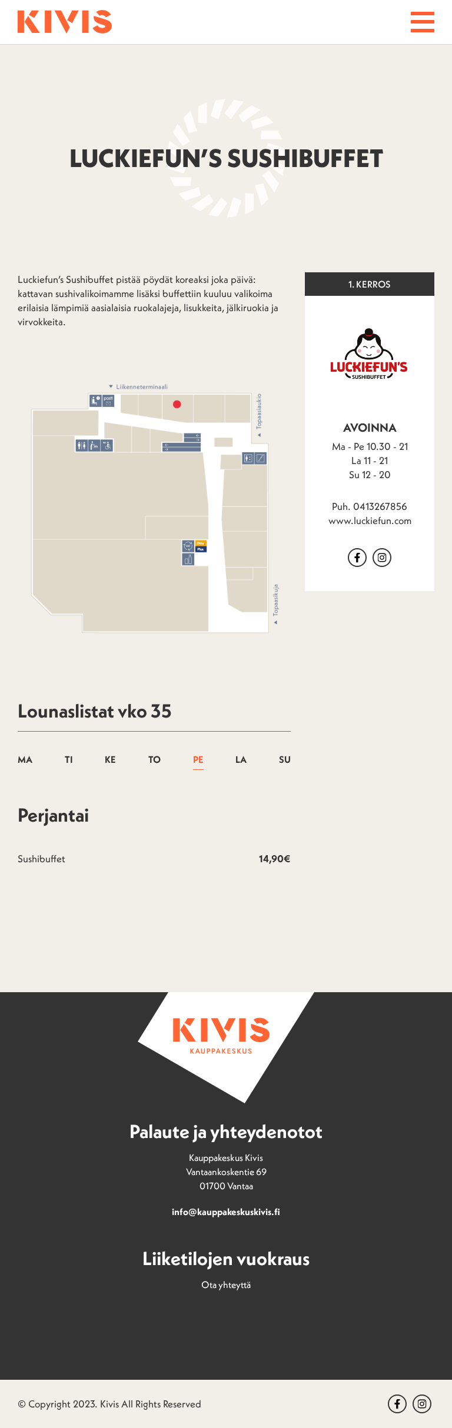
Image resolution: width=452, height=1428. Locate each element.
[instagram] (382, 557)
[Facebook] (357, 557)
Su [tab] (285, 759)
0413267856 (380, 506)
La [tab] (241, 759)
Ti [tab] (69, 759)
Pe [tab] (198, 759)
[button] (422, 22)
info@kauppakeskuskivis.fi (226, 1211)
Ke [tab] (110, 759)
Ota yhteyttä (226, 1284)
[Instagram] (422, 1403)
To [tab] (154, 759)
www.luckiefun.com (369, 520)
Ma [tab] (25, 759)
